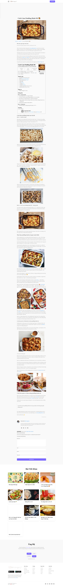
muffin (28, 57)
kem (19, 371)
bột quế (24, 84)
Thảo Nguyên (27, 421)
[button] (40, 73)
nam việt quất (42, 284)
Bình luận (18, 438)
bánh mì (24, 57)
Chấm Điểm (18, 436)
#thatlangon (38, 111)
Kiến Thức (50, 569)
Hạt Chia (34, 573)
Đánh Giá (50, 572)
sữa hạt (37, 279)
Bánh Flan (34, 572)
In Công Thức (42, 71)
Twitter (41, 573)
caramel (39, 370)
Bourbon (43, 324)
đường (22, 82)
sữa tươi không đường (25, 78)
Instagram (42, 569)
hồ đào (19, 311)
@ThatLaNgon (31, 111)
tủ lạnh (38, 396)
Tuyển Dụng (25, 569)
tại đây (16, 577)
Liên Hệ (25, 573)
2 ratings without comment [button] (29, 431)
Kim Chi (34, 569)
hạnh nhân (42, 310)
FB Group (52, 1)
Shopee (29, 553)
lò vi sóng (32, 398)
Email (18, 451)
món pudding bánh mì (33, 48)
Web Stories (50, 573)
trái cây (42, 370)
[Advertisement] (31, 9)
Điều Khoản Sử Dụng (26, 572)
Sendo (34, 556)
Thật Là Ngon (40, 61)
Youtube (42, 572)
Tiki (34, 553)
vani (23, 83)
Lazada (29, 556)
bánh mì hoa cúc (29, 268)
